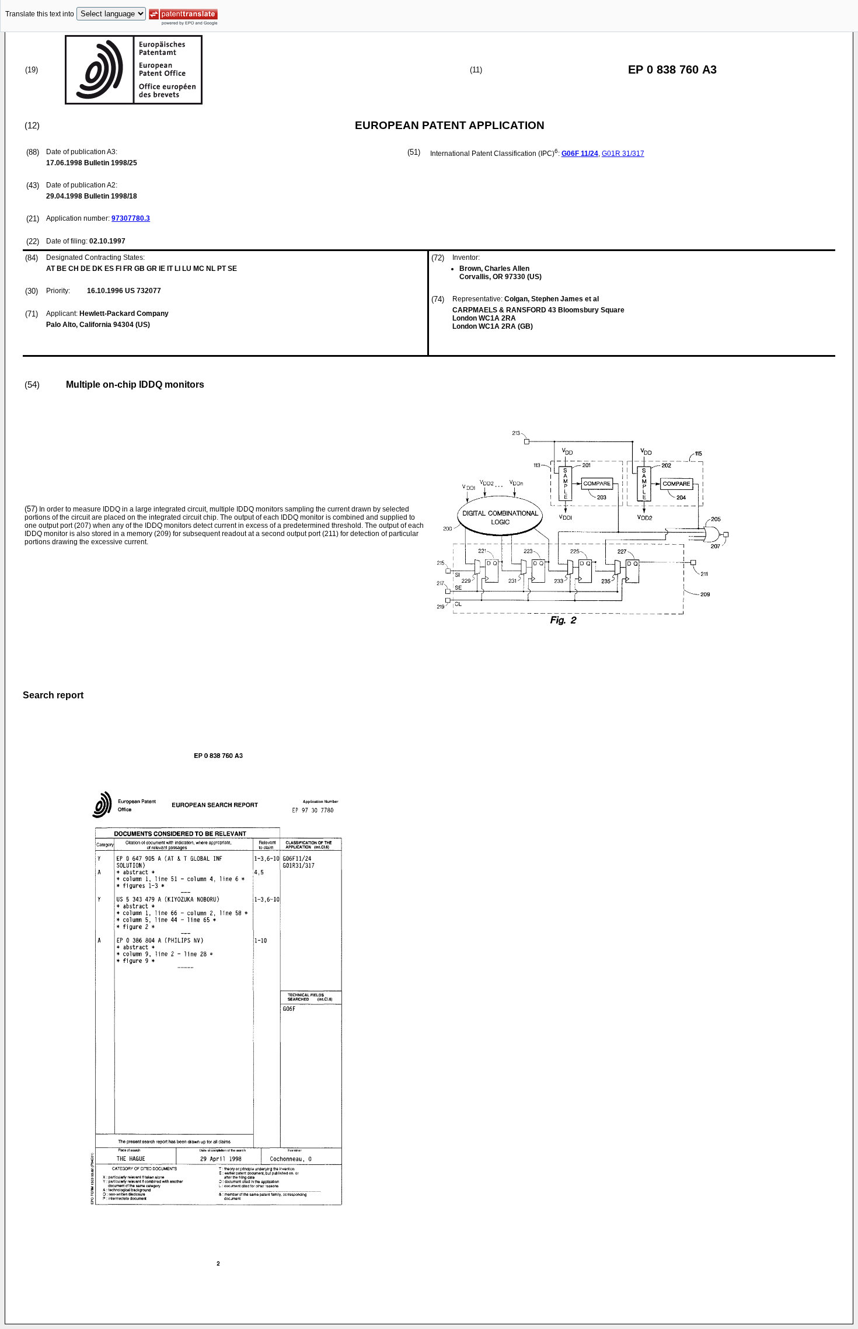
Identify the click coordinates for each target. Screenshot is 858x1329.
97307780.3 (130, 218)
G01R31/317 (623, 153)
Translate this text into (39, 14)
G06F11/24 (579, 153)
